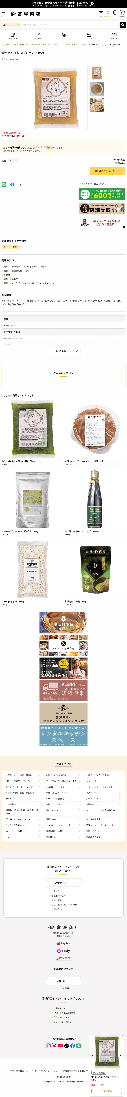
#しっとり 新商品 (11, 247)
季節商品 (57, 44)
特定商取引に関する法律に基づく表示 (79, 1071)
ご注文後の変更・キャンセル (64, 904)
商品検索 (20, 1071)
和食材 (7, 274)
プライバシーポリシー (64, 1021)
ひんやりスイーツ (46, 283)
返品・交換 (56, 900)
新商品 (15, 278)
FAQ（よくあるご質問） (65, 1012)
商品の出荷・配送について (93, 183)
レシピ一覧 (31, 1071)
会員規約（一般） (62, 1017)
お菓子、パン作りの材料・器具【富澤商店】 (22, 44)
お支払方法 (56, 891)
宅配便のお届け (58, 895)
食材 (28, 270)
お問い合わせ (57, 908)
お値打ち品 (17, 270)
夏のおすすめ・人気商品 (76, 44)
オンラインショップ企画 (23, 283)
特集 (47, 44)
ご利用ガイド (60, 1008)
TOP (12, 1071)
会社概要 (65, 988)
